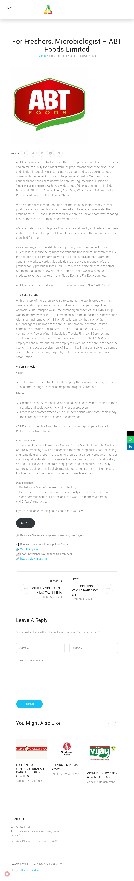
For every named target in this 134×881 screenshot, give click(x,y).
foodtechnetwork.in (28, 870)
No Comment (88, 55)
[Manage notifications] (7, 873)
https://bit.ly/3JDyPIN (34, 558)
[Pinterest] (41, 153)
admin (42, 55)
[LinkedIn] (50, 153)
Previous (56, 581)
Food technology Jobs (62, 55)
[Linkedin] (130, 446)
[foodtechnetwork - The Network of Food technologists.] (48, 9)
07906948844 (23, 827)
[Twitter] (33, 153)
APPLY (25, 523)
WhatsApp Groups (32, 549)
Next (75, 579)
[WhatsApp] (130, 439)
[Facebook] (24, 153)
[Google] (59, 153)
